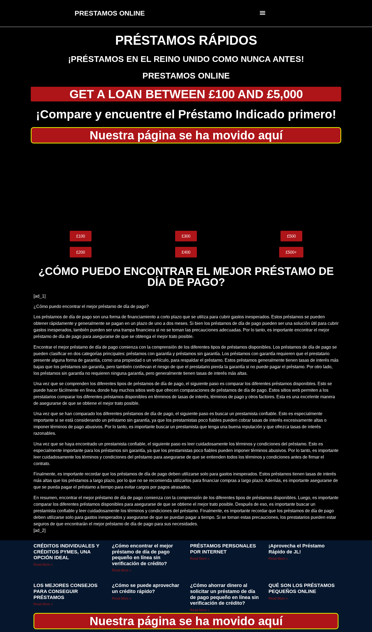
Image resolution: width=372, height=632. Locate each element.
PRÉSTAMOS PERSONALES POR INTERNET (223, 549)
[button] (262, 12)
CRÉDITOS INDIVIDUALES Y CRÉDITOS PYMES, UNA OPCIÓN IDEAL (66, 551)
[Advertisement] (186, 187)
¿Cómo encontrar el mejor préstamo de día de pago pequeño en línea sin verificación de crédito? (142, 554)
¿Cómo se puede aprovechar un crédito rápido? (145, 588)
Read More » (43, 565)
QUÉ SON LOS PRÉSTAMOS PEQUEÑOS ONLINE (302, 588)
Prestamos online (186, 75)
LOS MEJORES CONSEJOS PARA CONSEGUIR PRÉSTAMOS (65, 591)
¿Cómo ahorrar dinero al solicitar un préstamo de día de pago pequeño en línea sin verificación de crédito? (224, 594)
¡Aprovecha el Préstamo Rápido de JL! (297, 549)
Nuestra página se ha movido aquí (186, 135)
